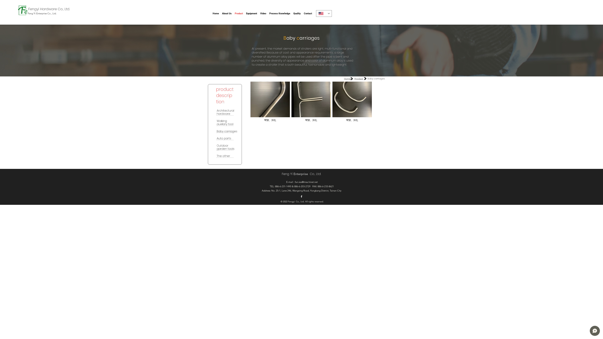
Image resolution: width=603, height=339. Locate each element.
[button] (270, 102)
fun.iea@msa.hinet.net (306, 181)
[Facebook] (301, 196)
